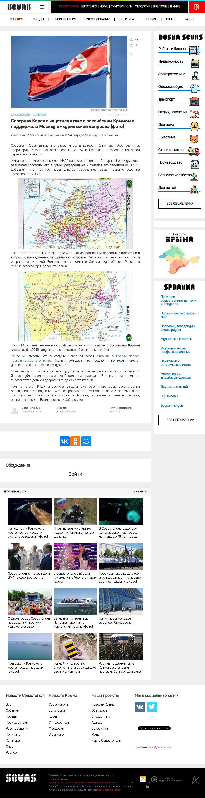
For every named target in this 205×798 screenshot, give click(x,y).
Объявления (101, 710)
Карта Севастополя (106, 740)
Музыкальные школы (176, 339)
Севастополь (69, 6)
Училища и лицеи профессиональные (175, 350)
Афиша (97, 722)
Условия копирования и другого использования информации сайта (83, 783)
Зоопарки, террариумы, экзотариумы (178, 328)
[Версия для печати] (135, 54)
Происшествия (65, 19)
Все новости (139, 492)
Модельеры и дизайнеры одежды (176, 376)
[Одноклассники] (75, 441)
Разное (190, 19)
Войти (75, 474)
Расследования (98, 19)
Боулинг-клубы (172, 405)
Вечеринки (100, 728)
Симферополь (121, 6)
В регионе (160, 6)
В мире (175, 6)
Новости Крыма (103, 704)
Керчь (104, 6)
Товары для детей (174, 387)
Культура (150, 19)
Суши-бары (169, 396)
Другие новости (15, 491)
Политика (127, 19)
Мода (96, 734)
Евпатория (89, 6)
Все (8, 704)
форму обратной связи (109, 790)
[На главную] (17, 7)
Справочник (101, 716)
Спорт (170, 19)
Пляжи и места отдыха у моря (179, 315)
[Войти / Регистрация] (197, 7)
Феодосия (142, 6)
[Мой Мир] (86, 441)
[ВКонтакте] (65, 441)
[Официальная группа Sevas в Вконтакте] (140, 706)
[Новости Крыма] (179, 258)
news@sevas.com (159, 747)
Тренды (38, 19)
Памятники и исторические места (176, 363)
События (16, 19)
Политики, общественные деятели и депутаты (178, 300)
